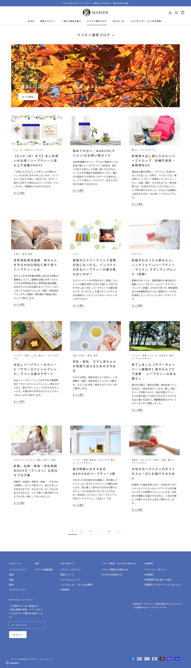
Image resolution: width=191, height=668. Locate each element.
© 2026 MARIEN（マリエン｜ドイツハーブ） (32, 659)
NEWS (31, 21)
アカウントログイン (70, 569)
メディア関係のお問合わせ (115, 569)
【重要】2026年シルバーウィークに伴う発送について (63, 86)
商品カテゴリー (48, 21)
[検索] (176, 12)
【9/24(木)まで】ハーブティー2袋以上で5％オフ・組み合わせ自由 (95, 3)
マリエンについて (18, 569)
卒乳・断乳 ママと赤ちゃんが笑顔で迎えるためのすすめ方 (94, 366)
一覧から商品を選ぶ (71, 21)
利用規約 (64, 589)
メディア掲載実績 (44, 569)
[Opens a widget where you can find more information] (12, 663)
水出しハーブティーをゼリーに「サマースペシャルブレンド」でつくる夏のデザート (35, 369)
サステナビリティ (18, 589)
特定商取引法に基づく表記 (157, 579)
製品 (11, 579)
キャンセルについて (70, 579)
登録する (18, 634)
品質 (11, 574)
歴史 (11, 584)
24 (109, 531)
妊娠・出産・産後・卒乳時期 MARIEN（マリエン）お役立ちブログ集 (37, 470)
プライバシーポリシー (155, 569)
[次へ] (118, 531)
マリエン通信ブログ (97, 21)
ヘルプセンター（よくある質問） (146, 21)
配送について (67, 574)
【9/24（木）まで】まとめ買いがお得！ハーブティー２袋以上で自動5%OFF (36, 160)
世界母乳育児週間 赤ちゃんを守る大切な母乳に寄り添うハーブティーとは (35, 264)
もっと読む (28, 96)
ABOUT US (119, 21)
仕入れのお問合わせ (112, 574)
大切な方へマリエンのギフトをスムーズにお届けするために (153, 473)
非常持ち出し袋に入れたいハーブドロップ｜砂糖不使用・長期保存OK (153, 160)
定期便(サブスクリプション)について (163, 584)
